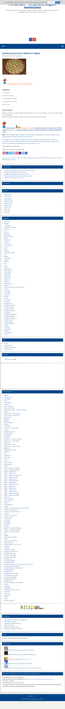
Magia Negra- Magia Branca (11, 627)
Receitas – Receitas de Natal (12, 530)
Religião (6, 535)
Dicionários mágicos (9, 431)
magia (5, 267)
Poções (6, 289)
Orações (6, 285)
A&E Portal (7, 222)
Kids (5, 263)
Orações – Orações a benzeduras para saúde (16, 508)
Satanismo (7, 546)
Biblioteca (7, 419)
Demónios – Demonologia (11, 428)
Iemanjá (6, 260)
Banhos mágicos (20, 135)
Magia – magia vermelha (11, 491)
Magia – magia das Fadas (11, 477)
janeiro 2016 (7, 198)
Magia (5, 466)
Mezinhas (8, 135)
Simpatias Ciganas (9, 307)
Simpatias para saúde (10, 579)
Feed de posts (8, 345)
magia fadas (7, 274)
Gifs (5, 254)
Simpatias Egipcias (9, 569)
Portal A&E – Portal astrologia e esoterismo (32, 5)
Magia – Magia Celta (9, 473)
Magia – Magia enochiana (11, 484)
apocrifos (6, 232)
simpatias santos (8, 320)
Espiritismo (7, 448)
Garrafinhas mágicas (9, 252)
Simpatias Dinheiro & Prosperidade (28, 141)
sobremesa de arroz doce (9, 159)
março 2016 (7, 194)
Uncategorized (8, 332)
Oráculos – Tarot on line (10, 515)
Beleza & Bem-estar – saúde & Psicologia (15, 410)
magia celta (7, 269)
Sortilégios (7, 586)
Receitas (10, 130)
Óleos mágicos (8, 504)
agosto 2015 (7, 207)
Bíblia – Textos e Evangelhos (12, 415)
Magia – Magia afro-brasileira (12, 470)
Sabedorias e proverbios (10, 537)
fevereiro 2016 (8, 196)
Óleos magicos (8, 283)
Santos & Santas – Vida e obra (12, 544)
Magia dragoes (8, 271)
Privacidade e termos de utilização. (13, 683)
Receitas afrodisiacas (35, 130)
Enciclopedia (7, 435)
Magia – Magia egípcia (10, 482)
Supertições (7, 588)
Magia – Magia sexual (10, 490)
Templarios (7, 591)
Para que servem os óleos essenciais (14, 287)
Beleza (13, 135)
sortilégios (7, 327)
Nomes (6, 502)
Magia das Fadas (11, 136)
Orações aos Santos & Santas (12, 511)
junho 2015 (7, 210)
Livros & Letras (8, 462)
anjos (5, 231)
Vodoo (6, 597)
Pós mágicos (7, 292)
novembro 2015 (8, 201)
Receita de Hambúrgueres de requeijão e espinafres (18, 176)
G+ (36, 696)
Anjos (41, 135)
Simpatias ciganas (24, 139)
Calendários (7, 426)
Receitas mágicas (22, 130)
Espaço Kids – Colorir (10, 444)
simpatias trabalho (9, 323)
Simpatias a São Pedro (10, 557)
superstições (7, 329)
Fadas (5, 249)
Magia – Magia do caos (10, 479)
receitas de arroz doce (56, 157)
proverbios (7, 294)
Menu (3, 46)
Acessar (6, 343)
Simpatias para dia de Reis (11, 573)
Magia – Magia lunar (9, 486)
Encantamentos (28, 136)
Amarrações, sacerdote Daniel (12, 623)
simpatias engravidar (9, 311)
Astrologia (7, 404)
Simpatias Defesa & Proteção (12, 566)
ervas (5, 247)
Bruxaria (6, 421)
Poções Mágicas (30, 135)
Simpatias (6, 301)
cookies (6, 242)
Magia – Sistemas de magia (11, 495)
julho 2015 (7, 209)
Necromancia (7, 500)
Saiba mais (51, 2)
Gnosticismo (7, 455)
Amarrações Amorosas (10, 621)
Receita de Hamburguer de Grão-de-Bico (15, 172)
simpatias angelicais (9, 305)
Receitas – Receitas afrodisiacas (12, 528)
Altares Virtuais (8, 397)
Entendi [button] (57, 2)
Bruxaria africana (8, 422)
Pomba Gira (7, 519)
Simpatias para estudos (10, 577)
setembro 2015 (8, 205)
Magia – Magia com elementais (12, 475)
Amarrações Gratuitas (10, 227)
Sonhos (6, 325)
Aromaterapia (7, 402)
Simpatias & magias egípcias (42, 139)
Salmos (6, 298)
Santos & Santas (8, 542)
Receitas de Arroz (51, 128)
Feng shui (6, 251)
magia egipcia (8, 272)
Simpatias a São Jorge (10, 555)
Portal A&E (7, 291)
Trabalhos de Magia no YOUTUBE (13, 629)
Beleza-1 (6, 411)
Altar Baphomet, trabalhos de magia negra (15, 620)
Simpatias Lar (7, 571)
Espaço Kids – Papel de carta (12, 446)
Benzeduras (7, 240)
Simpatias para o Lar (33, 143)
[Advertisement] (32, 25)
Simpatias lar (7, 312)
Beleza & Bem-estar (9, 408)
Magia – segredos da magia (11, 493)
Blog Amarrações (9, 625)
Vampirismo (7, 595)
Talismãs (6, 331)
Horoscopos (19, 136)
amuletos (6, 229)
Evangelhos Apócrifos (10, 450)
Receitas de (24, 128)
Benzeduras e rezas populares (12, 413)
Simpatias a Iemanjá (12, 141)
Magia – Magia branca (10, 471)
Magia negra (7, 278)
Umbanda (7, 593)
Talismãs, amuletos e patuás (11, 589)
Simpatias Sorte (8, 580)
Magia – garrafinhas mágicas (12, 468)
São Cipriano (7, 300)
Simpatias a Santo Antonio (11, 551)
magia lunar (7, 276)
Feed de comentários (10, 347)
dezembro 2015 (8, 200)
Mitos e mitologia (8, 499)
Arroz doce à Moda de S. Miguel (18, 157)
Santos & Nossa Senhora (11, 540)
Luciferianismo (8, 464)
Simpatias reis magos (10, 318)
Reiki (5, 533)
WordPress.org (8, 349)
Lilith (5, 265)
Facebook (30, 696)
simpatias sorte (8, 321)
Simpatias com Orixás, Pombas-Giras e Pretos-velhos (18, 564)
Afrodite (38, 135)
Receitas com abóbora (48, 130)
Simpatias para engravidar (15, 143)
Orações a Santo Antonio (11, 510)
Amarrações (15, 139)
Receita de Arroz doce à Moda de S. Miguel (39, 157)
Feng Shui (25, 143)
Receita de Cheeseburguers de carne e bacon (16, 174)
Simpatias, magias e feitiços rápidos (13, 582)
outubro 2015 (7, 203)
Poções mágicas (8, 517)
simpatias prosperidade (10, 314)
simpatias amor (8, 303)
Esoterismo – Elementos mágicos (13, 439)
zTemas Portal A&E (9, 600)
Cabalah (6, 424)
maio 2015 (7, 212)
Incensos (6, 261)
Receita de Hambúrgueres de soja (13, 178)
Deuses (6, 430)
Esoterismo (7, 437)
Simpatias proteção (9, 316)
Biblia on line (7, 417)
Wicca (32, 139)
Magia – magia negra (10, 488)
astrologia (6, 234)
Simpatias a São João (10, 553)
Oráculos (6, 513)
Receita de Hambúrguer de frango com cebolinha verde (19, 170)
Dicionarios (7, 243)
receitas (20, 55)
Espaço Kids (7, 442)
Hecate (6, 256)
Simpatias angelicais (43, 141)
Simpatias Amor (7, 139)
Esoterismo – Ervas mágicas (11, 441)
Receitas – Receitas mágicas (12, 531)
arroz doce (7, 157)
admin (13, 55)
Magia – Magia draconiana (11, 480)
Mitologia (6, 281)
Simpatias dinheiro (9, 309)
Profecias (6, 524)
